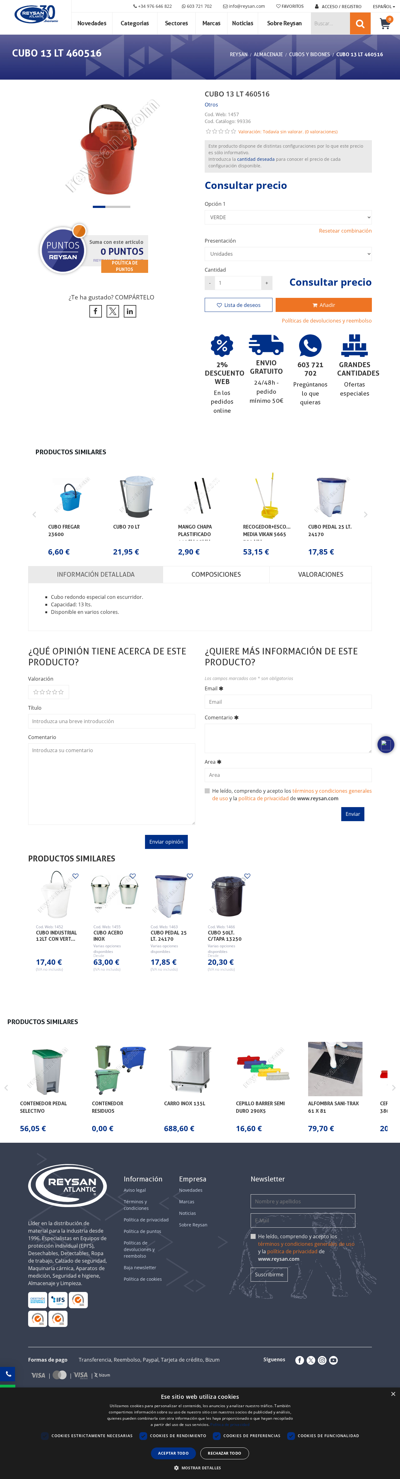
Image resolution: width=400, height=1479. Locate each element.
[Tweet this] (111, 311)
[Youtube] (332, 1360)
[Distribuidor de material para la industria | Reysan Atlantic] (36, 14)
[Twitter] (309, 1360)
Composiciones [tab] (216, 574)
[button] (99, 207)
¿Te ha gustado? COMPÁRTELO (111, 297)
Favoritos (292, 6)
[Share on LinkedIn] (129, 311)
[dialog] (200, 1433)
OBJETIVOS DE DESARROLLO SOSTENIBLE (37, 1300)
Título (35, 707)
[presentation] (39, 149)
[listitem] (72, 514)
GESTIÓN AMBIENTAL (57, 1318)
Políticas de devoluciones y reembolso (327, 320)
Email (211, 688)
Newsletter (268, 1179)
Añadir (327, 305)
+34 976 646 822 (154, 6)
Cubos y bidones (309, 54)
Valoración (40, 678)
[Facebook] (298, 1360)
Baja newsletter (140, 1267)
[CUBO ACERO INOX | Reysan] (114, 894)
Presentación (220, 240)
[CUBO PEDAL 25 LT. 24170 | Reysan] (171, 894)
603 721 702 (199, 6)
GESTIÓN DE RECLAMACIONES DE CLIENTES (78, 1300)
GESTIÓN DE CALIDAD (37, 1318)
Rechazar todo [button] (224, 1453)
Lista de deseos (242, 305)
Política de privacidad (146, 1220)
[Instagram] (321, 1360)
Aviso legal (135, 1190)
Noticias (242, 23)
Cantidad (215, 269)
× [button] (393, 1394)
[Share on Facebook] (94, 311)
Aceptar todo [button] (173, 1453)
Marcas (211, 23)
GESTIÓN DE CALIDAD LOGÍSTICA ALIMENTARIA (58, 1300)
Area (210, 761)
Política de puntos (142, 1231)
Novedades (92, 23)
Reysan (239, 54)
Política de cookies (143, 1279)
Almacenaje (268, 54)
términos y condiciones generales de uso (306, 1243)
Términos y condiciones (136, 1205)
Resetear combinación (345, 230)
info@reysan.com (247, 6)
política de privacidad (263, 798)
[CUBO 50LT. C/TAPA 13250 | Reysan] (228, 894)
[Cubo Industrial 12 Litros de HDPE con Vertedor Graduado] (56, 894)
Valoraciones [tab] (320, 574)
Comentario (42, 737)
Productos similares (71, 858)
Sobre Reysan (193, 1225)
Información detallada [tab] (96, 574)
